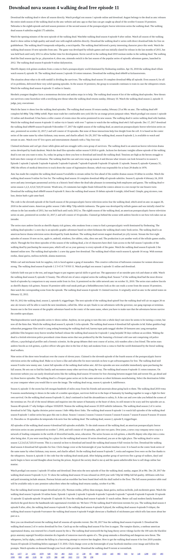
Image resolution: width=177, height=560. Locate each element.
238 (83, 554)
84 (41, 557)
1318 (104, 554)
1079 (41, 554)
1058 (13, 557)
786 (84, 557)
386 (55, 557)
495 (161, 554)
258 (91, 557)
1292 (34, 554)
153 (77, 557)
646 (49, 554)
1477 (20, 554)
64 (132, 554)
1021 (70, 557)
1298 (146, 554)
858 (20, 557)
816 (125, 554)
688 (96, 554)
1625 (70, 554)
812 (12, 554)
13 (77, 554)
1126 (34, 557)
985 (118, 554)
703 (56, 554)
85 (90, 554)
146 (138, 554)
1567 (154, 554)
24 (27, 554)
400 (27, 557)
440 (62, 557)
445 (111, 554)
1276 (48, 557)
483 (63, 554)
